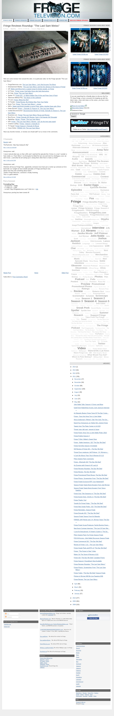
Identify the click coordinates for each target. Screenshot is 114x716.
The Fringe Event (90, 325)
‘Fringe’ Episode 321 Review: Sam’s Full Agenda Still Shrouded (36, 117)
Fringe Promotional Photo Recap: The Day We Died (90, 475)
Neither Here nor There (87, 259)
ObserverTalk (104, 266)
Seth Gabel (100, 303)
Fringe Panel (88, 206)
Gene (100, 217)
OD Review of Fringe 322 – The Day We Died (88, 449)
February (77, 590)
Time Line (106, 337)
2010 (74, 598)
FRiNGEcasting (92, 210)
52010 (74, 139)
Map (84, 250)
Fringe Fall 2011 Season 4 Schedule (85, 446)
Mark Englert (98, 250)
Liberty (86, 246)
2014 (74, 367)
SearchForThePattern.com (46, 624)
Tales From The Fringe (95, 317)
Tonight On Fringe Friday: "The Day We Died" (88, 503)
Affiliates (42, 667)
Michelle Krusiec (97, 256)
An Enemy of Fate (95, 147)
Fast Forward (84, 194)
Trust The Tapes (90, 341)
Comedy (102, 172)
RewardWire (87, 291)
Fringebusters (78, 210)
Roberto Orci (98, 291)
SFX (108, 303)
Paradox (85, 272)
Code (84, 172)
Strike (82, 313)
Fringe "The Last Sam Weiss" (23, 93)
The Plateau (99, 330)
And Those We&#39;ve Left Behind (85, 150)
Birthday (94, 163)
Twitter (101, 343)
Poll (87, 279)
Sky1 (101, 305)
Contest (105, 176)
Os (95, 270)
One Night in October (87, 270)
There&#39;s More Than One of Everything (88, 336)
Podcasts (87, 694)
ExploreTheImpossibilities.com (60, 624)
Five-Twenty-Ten (92, 196)
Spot (83, 704)
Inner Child (105, 225)
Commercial (78, 176)
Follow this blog (93, 618)
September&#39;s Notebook (86, 303)
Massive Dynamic (93, 252)
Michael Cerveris (76, 256)
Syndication (76, 317)
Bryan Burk (82, 167)
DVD (80, 185)
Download (93, 183)
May (76, 402)
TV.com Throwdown (85, 344)
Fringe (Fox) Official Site (46, 658)
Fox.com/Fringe (44, 636)
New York (98, 259)
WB (90, 353)
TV (98, 341)
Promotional (98, 284)
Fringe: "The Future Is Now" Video (85, 551)
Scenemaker (78, 296)
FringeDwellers (81, 213)
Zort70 (77, 675)
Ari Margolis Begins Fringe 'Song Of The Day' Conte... (91, 413)
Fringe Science (85, 208)
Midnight (106, 256)
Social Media (96, 308)
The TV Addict (84, 334)
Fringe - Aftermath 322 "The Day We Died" (87, 462)
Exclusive (105, 190)
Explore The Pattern (78, 192)
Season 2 (99, 298)
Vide (74, 348)
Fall (106, 192)
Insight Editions (75, 228)
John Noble (97, 235)
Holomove (95, 221)
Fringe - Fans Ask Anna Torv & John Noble (87, 416)
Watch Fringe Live (81, 353)
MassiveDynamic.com (81, 255)
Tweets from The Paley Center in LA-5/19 (87, 426)
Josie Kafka (79, 659)
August (81, 159)
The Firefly (81, 325)
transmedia (76, 341)
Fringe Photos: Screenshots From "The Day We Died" (91, 478)
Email (101, 185)
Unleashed (91, 345)
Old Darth (78, 664)
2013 (74, 370)
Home (36, 273)
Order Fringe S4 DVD (100, 88)
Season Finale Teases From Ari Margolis (87, 516)
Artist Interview (91, 157)
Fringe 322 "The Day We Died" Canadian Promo (89, 558)
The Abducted (92, 319)
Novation (102, 263)
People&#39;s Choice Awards (94, 274)
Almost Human (86, 145)
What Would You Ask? (97, 355)
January (77, 593)
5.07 (95, 139)
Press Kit (101, 282)
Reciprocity (94, 289)
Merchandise (101, 254)
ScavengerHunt (99, 293)
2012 (74, 373)
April (76, 584)
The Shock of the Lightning (32, 97)
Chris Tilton (78, 172)
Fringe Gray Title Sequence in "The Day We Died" (90, 493)
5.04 (82, 139)
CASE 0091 (50, 615)
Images (96, 223)
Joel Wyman (84, 236)
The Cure (105, 321)
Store (107, 310)
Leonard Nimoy (102, 243)
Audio (75, 159)
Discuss (77, 183)
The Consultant (97, 321)
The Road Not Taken (84, 332)
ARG (101, 155)
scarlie (89, 293)
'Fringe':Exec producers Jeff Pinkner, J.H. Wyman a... (91, 452)
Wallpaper (82, 351)
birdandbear (79, 677)
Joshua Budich (92, 238)
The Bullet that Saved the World (82, 321)
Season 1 (87, 298)
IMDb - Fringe (43, 663)
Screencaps (102, 295)
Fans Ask (75, 194)
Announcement (80, 152)
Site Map (96, 305)
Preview (85, 284)
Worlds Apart (87, 359)
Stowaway (75, 313)
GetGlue (78, 219)
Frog (73, 217)
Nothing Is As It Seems (92, 263)
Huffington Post (104, 221)
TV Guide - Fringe (44, 661)
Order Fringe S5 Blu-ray (80, 54)
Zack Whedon (100, 359)
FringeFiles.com (97, 212)
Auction (105, 156)
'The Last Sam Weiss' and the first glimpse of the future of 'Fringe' (44, 87)
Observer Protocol (90, 266)
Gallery (78, 217)
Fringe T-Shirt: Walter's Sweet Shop (85, 439)
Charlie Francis (103, 170)
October (77, 385)
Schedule (90, 296)
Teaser (84, 319)
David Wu (78, 650)
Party (90, 272)
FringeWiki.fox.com (45, 644)
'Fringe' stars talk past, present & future (86, 429)
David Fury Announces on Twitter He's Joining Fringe (91, 423)
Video (81, 348)
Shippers (82, 305)
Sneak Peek (83, 307)
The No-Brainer (90, 330)
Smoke (73, 308)
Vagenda (106, 345)
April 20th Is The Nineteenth (87, 155)
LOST (87, 248)
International (86, 228)
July (75, 395)
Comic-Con (99, 174)
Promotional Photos (82, 286)
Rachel (5, 142)
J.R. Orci (100, 231)
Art (82, 157)
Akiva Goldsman (95, 143)
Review (42, 29)
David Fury (104, 179)
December (77, 379)
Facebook (85, 696)
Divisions (85, 182)
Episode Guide (84, 187)
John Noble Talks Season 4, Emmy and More (88, 404)
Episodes (76, 189)
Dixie (77, 655)
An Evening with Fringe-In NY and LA (86, 465)
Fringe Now (78, 206)
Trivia (81, 341)
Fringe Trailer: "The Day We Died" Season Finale (89, 573)
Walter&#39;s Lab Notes (98, 351)
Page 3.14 (101, 270)
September (74, 303)
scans (83, 293)
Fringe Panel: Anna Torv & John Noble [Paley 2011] (90, 433)
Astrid (100, 156)
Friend (102, 198)
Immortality (97, 225)
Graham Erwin (76, 221)
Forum (86, 198)
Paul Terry (81, 274)
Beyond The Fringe (81, 163)
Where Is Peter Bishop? (82, 357)
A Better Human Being (89, 141)
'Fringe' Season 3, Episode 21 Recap (27, 126)
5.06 (91, 139)
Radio (78, 289)
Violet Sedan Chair (100, 349)
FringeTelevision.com (99, 215)
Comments (9, 617)
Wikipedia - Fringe (44, 664)
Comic (78, 174)
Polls (92, 279)
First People (83, 196)
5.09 (103, 139)
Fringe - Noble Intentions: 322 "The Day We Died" (90, 442)
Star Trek (102, 310)
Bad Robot (83, 161)
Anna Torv (102, 149)
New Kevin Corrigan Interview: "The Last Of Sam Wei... (92, 528)
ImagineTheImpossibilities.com (47, 613)
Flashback (101, 196)
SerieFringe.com (44, 666)
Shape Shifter (75, 305)
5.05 (87, 139)
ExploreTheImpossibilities (93, 192)
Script (77, 299)
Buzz (88, 167)
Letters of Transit (76, 246)
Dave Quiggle (96, 178)
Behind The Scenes (99, 161)
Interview (98, 227)
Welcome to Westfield (79, 355)
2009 (74, 601)
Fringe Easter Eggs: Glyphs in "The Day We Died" (90, 497)
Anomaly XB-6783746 (96, 152)
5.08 (99, 139)
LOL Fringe (80, 248)
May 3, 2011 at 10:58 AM (9, 147)
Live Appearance (96, 246)
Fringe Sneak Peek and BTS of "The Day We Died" (90, 548)
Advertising (82, 143)
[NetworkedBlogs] (93, 615)
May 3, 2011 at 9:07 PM (9, 160)
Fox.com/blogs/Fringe (45, 640)
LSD (91, 248)
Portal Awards (101, 279)
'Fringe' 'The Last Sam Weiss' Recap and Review (33, 115)
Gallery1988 (86, 217)
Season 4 (90, 301)
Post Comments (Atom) (20, 277)
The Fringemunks (87, 328)
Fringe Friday (103, 204)
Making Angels (77, 250)
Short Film (89, 305)
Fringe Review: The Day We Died (84, 472)
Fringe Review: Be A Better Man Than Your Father (32, 102)
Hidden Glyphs (86, 221)
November (77, 382)
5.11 (73, 141)
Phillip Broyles (88, 277)
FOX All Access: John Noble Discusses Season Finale (91, 538)
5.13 (81, 141)
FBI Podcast (94, 194)
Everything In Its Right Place (91, 190)
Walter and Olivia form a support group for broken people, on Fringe (32, 89)
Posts (7, 614)
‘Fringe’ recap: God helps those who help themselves (32, 91)
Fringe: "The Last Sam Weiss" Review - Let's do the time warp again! (33, 121)
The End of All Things (100, 323)
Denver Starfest (102, 180)
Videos (89, 348)
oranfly (77, 684)
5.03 (78, 139)
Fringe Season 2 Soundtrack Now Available (88, 561)
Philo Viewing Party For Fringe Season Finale (88, 535)
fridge (97, 199)
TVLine (94, 344)
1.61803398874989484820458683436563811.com (51, 629)
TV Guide (104, 341)
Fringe (38, 29)
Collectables (92, 172)
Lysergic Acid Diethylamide (101, 248)
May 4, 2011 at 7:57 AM (9, 177)
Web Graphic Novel (100, 353)
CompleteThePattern (93, 177)
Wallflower (74, 351)
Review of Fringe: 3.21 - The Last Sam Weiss (88, 545)
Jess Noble (74, 236)
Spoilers (96, 693)
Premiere (93, 282)
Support (87, 315)
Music (77, 259)
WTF (94, 359)
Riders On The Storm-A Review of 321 (86, 554)
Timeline (76, 339)
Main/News (79, 693)
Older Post (65, 273)
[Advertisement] (20, 256)
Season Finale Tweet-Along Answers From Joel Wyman (92, 485)
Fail (102, 192)
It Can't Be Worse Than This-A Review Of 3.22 (89, 455)
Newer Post (7, 273)
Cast (78, 169)
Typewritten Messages (79, 346)
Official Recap (94, 268)
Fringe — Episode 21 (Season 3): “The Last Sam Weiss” (36, 108)
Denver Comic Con (91, 180)
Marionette (90, 250)
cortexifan (78, 679)
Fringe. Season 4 (101, 208)
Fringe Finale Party (92, 204)
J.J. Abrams (88, 230)
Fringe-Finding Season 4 (82, 436)
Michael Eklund (87, 256)
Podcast (79, 279)
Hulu (82, 223)
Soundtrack (105, 308)
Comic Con (87, 174)
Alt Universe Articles (100, 145)
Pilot (106, 277)
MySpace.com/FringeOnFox (47, 647)
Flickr (95, 696)
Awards (89, 159)
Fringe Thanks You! (80, 500)
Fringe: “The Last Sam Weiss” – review (28, 104)
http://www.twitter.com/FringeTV (97, 129)
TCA (77, 319)
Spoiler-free (86, 310)
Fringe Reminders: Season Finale (84, 510)
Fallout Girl (7, 626)
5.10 (106, 139)
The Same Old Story (99, 332)
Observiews (81, 268)
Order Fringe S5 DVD (101, 54)
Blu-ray (88, 165)
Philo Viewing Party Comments (84, 459)
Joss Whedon (85, 241)
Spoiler (75, 310)
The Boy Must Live (103, 319)
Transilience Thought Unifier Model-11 (95, 339)
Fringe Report (97, 206)
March (76, 587)
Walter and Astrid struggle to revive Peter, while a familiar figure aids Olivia (37, 106)
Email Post (13, 29)
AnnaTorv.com (7, 624)
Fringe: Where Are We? (21, 100)
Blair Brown (77, 165)
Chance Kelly (86, 170)
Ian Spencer (88, 223)
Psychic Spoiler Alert (100, 286)
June (76, 399)
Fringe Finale (81, 204)
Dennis (77, 652)
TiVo (81, 339)
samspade (78, 686)
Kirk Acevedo (96, 241)
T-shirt (82, 317)
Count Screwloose (80, 646)
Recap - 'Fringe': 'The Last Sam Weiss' (27, 119)
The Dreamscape (88, 323)
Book (94, 165)
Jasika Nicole (85, 233)
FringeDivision (104, 210)
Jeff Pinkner (101, 233)
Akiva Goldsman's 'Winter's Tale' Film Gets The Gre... (91, 420)
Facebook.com (43, 651)
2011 (74, 376)
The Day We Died (76, 323)
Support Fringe (98, 315)
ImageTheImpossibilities (82, 225)
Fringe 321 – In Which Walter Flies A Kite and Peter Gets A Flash (37, 95)
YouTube (90, 696)
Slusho (107, 305)
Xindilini (78, 673)
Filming (103, 194)
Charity (94, 169)
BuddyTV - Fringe (44, 659)
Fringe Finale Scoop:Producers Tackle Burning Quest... (91, 525)
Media (92, 254)
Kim (77, 661)
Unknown (78, 666)
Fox (91, 198)
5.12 (77, 141)
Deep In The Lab (79, 180)
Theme (91, 334)
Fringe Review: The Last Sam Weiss (85, 579)
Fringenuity (74, 215)
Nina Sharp (93, 261)
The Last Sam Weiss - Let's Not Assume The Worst (39, 84)
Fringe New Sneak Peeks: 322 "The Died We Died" (90, 506)
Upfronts (99, 346)
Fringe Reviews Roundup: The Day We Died (88, 468)
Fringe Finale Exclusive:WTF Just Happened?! (89, 481)
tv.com (77, 344)
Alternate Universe (80, 147)
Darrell (78, 648)
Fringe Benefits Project (94, 202)
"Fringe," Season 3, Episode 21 (29, 124)
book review (100, 165)
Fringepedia (83, 215)
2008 (74, 604)
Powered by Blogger (80, 702)
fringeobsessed (79, 681)
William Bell (98, 357)
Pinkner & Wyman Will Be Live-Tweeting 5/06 (88, 576)
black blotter (104, 163)
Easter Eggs (91, 185)
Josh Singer (82, 238)
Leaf (93, 243)
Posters (74, 281)
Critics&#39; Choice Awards (81, 179)
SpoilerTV (95, 310)
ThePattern (99, 334)
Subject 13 (88, 313)
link (37, 189)
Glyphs (105, 219)
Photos (99, 276)
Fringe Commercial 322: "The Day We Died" (88, 541)
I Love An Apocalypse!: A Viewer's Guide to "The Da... (91, 531)
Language (86, 243)
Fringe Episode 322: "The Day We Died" (87, 513)
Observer (76, 265)
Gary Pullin (95, 217)
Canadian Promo (98, 167)
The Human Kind (100, 328)
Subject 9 (95, 313)
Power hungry (84, 281)
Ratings (86, 288)
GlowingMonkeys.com (91, 219)
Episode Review (98, 187)
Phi (80, 277)
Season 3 (77, 301)
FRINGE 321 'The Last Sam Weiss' (28, 128)
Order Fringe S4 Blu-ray (79, 88)
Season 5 (103, 301)
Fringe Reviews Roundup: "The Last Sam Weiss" (31, 25)
